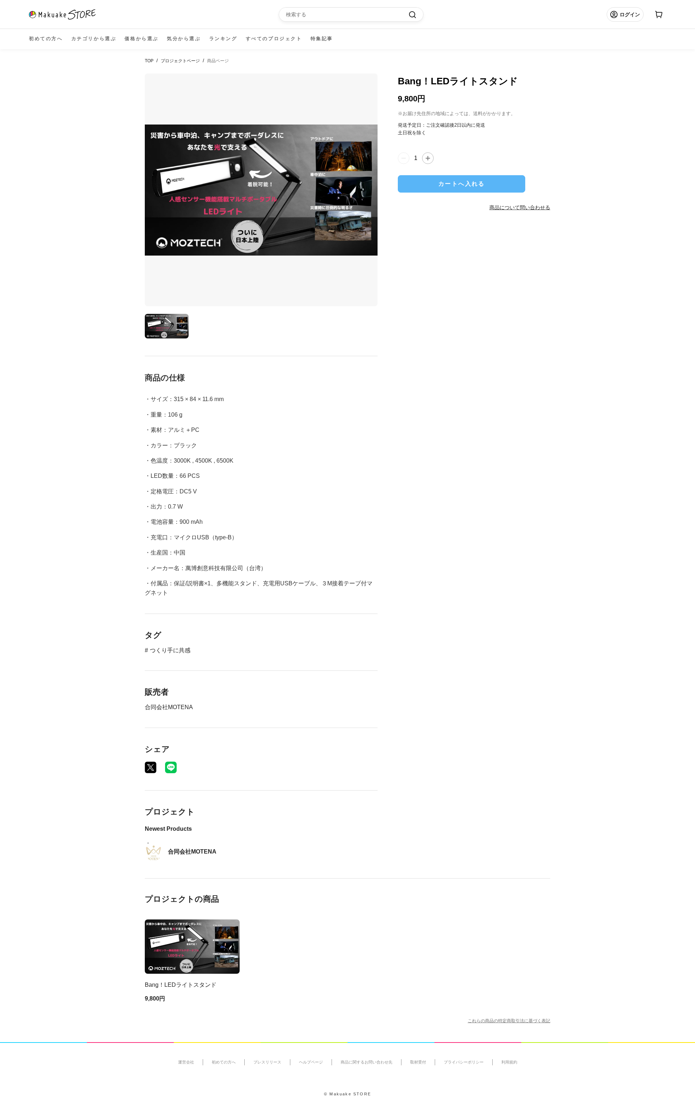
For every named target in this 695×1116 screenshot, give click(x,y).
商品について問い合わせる (519, 207)
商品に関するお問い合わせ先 (366, 1062)
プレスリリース (267, 1062)
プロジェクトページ (180, 60)
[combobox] (347, 14)
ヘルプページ (311, 1062)
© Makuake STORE (347, 1094)
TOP (149, 60)
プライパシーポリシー (464, 1062)
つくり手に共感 (170, 650)
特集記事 (322, 38)
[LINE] (171, 767)
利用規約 (509, 1062)
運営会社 (186, 1062)
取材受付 (418, 1062)
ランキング (223, 38)
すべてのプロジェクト (274, 38)
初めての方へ (46, 38)
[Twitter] (150, 767)
